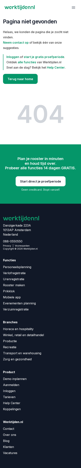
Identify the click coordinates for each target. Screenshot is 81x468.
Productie (10, 341)
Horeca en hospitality (18, 329)
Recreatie (9, 347)
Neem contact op (16, 42)
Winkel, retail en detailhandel (23, 335)
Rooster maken (14, 285)
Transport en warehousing (22, 353)
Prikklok (9, 291)
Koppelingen (12, 409)
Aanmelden (11, 385)
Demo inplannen (15, 379)
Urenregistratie (13, 279)
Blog (6, 441)
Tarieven (9, 397)
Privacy (7, 245)
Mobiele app (12, 297)
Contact (8, 429)
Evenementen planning (19, 303)
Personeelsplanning (17, 267)
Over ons (9, 435)
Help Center (56, 67)
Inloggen (12, 57)
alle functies (27, 62)
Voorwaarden (22, 245)
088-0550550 (12, 241)
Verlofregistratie (14, 273)
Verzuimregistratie (16, 309)
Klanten (8, 447)
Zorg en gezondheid (17, 359)
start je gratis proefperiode (44, 57)
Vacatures (10, 453)
